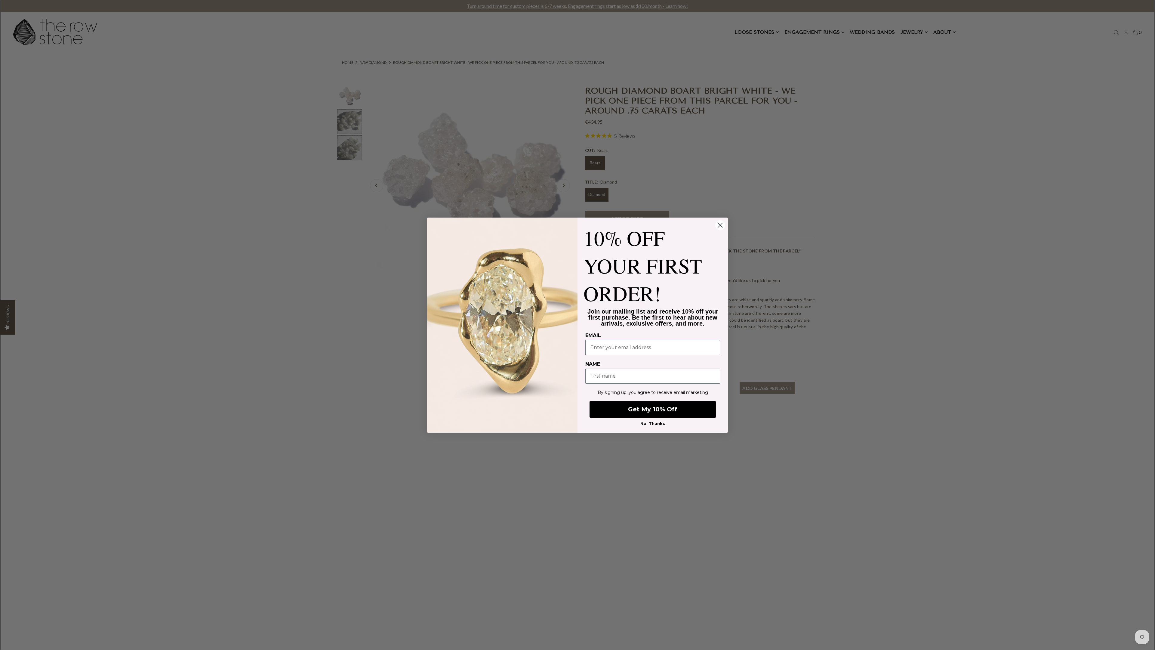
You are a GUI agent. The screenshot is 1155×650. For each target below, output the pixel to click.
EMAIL (593, 335)
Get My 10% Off (652, 409)
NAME (592, 364)
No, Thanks (652, 423)
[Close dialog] (720, 225)
